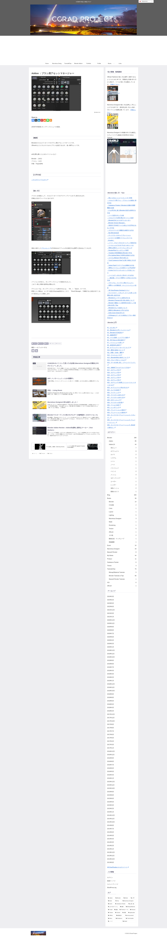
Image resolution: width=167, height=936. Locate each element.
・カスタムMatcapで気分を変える (117, 258)
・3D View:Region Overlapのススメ (118, 290)
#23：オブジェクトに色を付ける (117, 387)
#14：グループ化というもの (116, 360)
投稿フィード (111, 881)
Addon (35, 343)
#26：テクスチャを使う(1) (115, 395)
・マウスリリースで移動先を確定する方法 (120, 230)
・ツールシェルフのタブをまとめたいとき (120, 245)
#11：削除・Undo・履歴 (114, 352)
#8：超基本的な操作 (113, 345)
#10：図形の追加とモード (115, 350)
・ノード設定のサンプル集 (115, 215)
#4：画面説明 (111, 335)
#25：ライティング (113, 392)
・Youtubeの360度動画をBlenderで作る (119, 253)
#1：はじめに (111, 327)
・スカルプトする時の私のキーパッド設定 (120, 218)
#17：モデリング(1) (113, 370)
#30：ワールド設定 (113, 405)
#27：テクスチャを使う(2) (115, 397)
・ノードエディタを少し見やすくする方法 (120, 275)
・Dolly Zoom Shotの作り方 (115, 313)
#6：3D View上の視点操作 (115, 340)
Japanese (144, 1)
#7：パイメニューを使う (115, 342)
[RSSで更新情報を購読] (36, 350)
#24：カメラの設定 (113, 390)
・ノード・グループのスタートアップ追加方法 (121, 243)
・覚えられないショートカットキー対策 (119, 198)
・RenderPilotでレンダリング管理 (117, 250)
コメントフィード (112, 884)
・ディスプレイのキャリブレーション (119, 235)
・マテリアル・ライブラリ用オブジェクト (120, 283)
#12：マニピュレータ (114, 355)
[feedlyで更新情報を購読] (32, 350)
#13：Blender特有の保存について (117, 357)
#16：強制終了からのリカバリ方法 (118, 367)
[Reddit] (44, 120)
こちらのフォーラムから (39, 179)
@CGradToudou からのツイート (117, 867)
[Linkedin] (39, 120)
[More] (50, 120)
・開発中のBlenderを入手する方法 (118, 310)
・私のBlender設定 (113, 233)
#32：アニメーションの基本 (116, 410)
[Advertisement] (83, 49)
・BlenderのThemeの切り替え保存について (120, 300)
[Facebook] (33, 120)
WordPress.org (111, 887)
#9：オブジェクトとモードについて (118, 347)
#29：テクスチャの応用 (114, 402)
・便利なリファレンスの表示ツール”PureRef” (121, 268)
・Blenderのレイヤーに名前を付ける (118, 298)
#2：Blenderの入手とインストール (118, 330)
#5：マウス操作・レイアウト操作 (117, 337)
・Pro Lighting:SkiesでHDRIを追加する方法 (120, 255)
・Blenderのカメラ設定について (117, 308)
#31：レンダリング (113, 407)
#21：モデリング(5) (113, 380)
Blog (47, 343)
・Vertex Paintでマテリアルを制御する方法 (120, 265)
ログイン (110, 877)
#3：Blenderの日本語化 (114, 332)
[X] (36, 120)
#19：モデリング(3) (113, 375)
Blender (41, 343)
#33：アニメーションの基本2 (116, 412)
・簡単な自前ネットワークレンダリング (119, 248)
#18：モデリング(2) (113, 372)
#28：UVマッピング (113, 400)
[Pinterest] (42, 120)
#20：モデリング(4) (113, 377)
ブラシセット (45, 248)
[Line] (47, 120)
